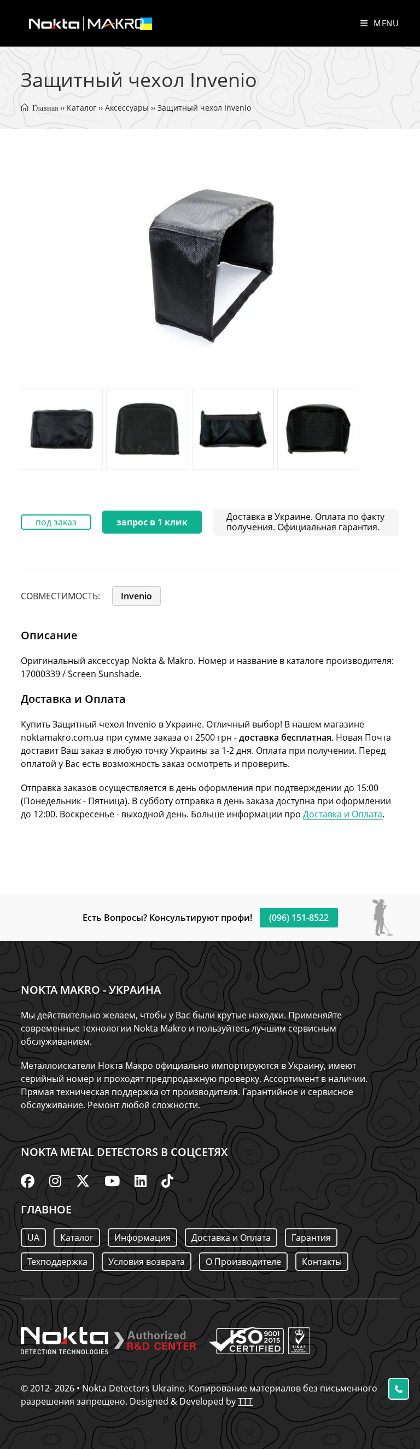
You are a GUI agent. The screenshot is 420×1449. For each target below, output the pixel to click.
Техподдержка (57, 1262)
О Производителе (243, 1262)
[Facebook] (27, 1180)
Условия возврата (146, 1262)
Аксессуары (127, 107)
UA (33, 1238)
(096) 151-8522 (299, 918)
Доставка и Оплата (342, 814)
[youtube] (112, 1180)
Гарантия (311, 1238)
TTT (245, 1401)
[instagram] (55, 1180)
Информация (142, 1238)
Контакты (322, 1262)
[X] (83, 1180)
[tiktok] (167, 1180)
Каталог (81, 107)
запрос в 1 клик (152, 522)
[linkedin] (141, 1180)
